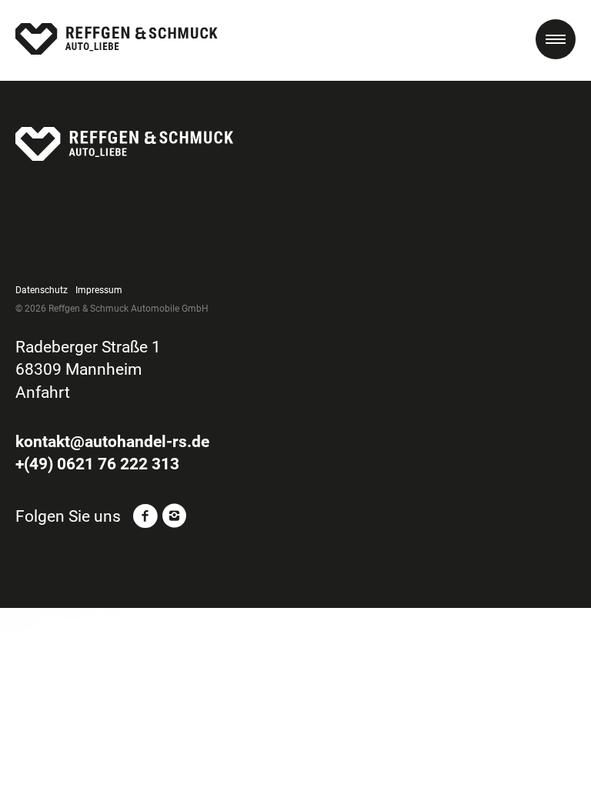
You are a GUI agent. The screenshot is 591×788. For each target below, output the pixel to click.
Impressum (98, 290)
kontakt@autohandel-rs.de (112, 441)
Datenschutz (41, 290)
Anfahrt (42, 392)
